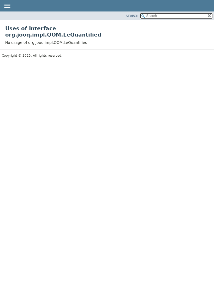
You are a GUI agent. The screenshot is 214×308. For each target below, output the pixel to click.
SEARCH (132, 16)
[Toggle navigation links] (7, 6)
